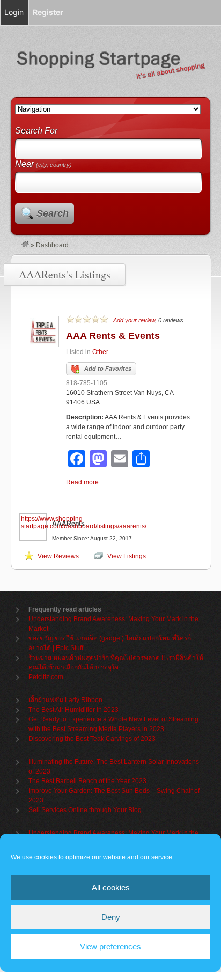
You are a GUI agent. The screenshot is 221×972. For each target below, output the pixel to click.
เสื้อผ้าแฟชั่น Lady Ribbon (65, 700)
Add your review (134, 320)
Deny (110, 917)
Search (52, 213)
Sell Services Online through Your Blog (85, 810)
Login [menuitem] (14, 12)
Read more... (85, 482)
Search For (36, 130)
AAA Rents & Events (113, 335)
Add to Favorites (107, 368)
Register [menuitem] (48, 12)
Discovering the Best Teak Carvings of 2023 (92, 738)
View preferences (110, 946)
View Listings (126, 556)
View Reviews (58, 556)
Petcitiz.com (45, 677)
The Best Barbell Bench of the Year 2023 (87, 781)
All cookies (111, 887)
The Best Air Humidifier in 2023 (73, 709)
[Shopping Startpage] (25, 245)
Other (100, 352)
